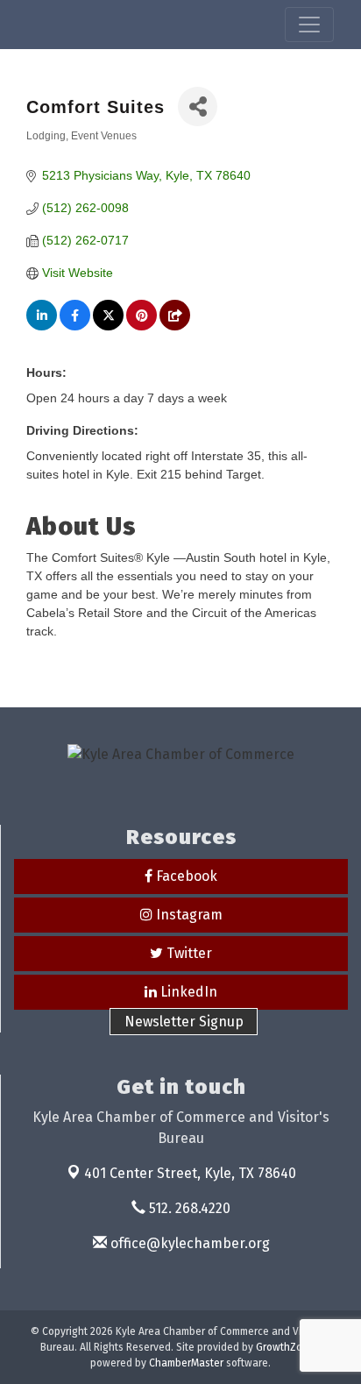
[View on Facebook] (75, 326)
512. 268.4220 (187, 1208)
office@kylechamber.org (188, 1243)
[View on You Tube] (174, 326)
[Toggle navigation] (309, 24)
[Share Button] (197, 106)
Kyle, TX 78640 (190, 1173)
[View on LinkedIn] (41, 326)
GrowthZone (285, 1347)
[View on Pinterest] (141, 326)
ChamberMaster (186, 1363)
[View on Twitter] (108, 326)
